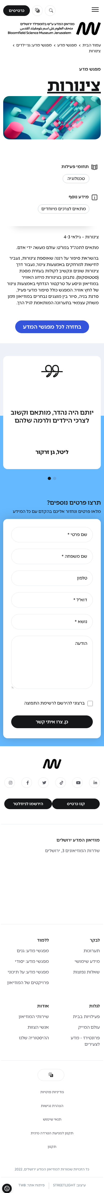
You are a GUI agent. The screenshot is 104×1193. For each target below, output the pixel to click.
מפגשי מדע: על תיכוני (28, 972)
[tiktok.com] (60, 782)
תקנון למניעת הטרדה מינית (52, 1133)
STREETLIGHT (64, 1185)
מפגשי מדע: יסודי (32, 961)
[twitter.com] (43, 782)
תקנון (52, 1147)
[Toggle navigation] (95, 9)
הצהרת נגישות (52, 1106)
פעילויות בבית (86, 1016)
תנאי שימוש (52, 1119)
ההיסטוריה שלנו (34, 1037)
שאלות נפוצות (86, 972)
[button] (54, 478)
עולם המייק (89, 1027)
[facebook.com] (26, 782)
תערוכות (91, 950)
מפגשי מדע (67, 45)
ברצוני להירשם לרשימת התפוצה (54, 703)
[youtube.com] (77, 782)
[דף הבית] (52, 764)
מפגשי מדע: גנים (33, 950)
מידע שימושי (87, 961)
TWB (22, 1185)
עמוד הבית (91, 45)
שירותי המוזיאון (34, 1016)
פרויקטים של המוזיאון (28, 982)
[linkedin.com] (94, 782)
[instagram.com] (9, 782)
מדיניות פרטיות (52, 1092)
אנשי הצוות (38, 1027)
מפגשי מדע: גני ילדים (34, 45)
